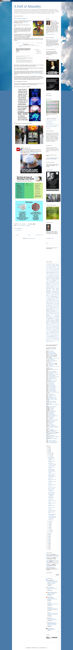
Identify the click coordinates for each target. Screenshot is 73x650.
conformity (50, 279)
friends (56, 292)
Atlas (47, 269)
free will (51, 292)
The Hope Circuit (52, 425)
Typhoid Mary (24, 35)
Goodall (50, 293)
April (49, 527)
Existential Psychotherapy (53, 441)
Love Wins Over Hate (51, 465)
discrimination (57, 285)
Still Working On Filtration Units (51, 497)
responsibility (28, 225)
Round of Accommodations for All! (52, 484)
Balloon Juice (49, 618)
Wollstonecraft (55, 340)
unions (54, 337)
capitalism (50, 276)
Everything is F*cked (53, 397)
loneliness (57, 301)
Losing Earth (50, 418)
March (49, 528)
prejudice (57, 319)
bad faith (50, 270)
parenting (47, 315)
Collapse (51, 368)
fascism (58, 290)
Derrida (52, 284)
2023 (48, 451)
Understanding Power (53, 360)
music (52, 312)
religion (47, 322)
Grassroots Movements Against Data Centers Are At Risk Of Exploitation (52, 624)
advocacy (50, 266)
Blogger (45, 647)
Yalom (50, 341)
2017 (48, 540)
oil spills (55, 314)
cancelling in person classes (35, 73)
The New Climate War (52, 395)
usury (56, 337)
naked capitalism (50, 597)
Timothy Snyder (54, 334)
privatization (48, 320)
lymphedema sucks (53, 303)
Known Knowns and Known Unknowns (51, 470)
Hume (49, 297)
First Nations (55, 291)
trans (56, 336)
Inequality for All (51, 417)
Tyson (49, 337)
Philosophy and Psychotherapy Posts (52, 124)
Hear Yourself (51, 416)
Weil (50, 340)
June (49, 524)
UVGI (58, 337)
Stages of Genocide (51, 488)
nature (49, 313)
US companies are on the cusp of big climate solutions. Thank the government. (52, 614)
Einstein (55, 287)
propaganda (53, 320)
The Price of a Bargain (52, 391)
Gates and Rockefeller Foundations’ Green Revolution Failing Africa (52, 599)
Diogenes (51, 285)
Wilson (52, 340)
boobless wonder (52, 272)
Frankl (58, 291)
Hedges (47, 295)
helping (56, 295)
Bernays (47, 271)
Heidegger (53, 295)
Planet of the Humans (52, 411)
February (49, 530)
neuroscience (57, 313)
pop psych (57, 318)
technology (55, 332)
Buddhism (51, 273)
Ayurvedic (47, 270)
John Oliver (52, 298)
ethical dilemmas (22, 225)
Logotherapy (51, 373)
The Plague (51, 356)
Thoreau (50, 334)
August (49, 521)
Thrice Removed (53, 348)
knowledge (57, 300)
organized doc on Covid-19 (54, 39)
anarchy (50, 267)
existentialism (48, 290)
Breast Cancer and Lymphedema (51, 126)
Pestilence (51, 316)
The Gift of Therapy (52, 440)
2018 (48, 539)
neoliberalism (52, 313)
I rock (51, 297)
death (54, 283)
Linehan (50, 301)
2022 (48, 533)
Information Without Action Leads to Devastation (51, 494)
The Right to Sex (53, 431)
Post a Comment (18, 230)
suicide (52, 331)
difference (47, 285)
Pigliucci (50, 317)
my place (55, 312)
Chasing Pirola (50, 477)
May (49, 525)
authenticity (57, 269)
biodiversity (50, 271)
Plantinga (56, 317)
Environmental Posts (49, 123)
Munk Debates (48, 312)
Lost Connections (51, 383)
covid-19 (18, 225)
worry (47, 341)
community (53, 278)
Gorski (52, 293)
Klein (49, 300)
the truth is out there (56, 333)
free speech (48, 292)
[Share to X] (32, 224)
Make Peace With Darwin (51, 629)
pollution (54, 318)
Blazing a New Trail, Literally (51, 461)
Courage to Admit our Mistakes (51, 459)
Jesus (49, 298)
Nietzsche (48, 314)
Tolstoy (52, 335)
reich (58, 321)
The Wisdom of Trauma (52, 398)
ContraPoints (54, 279)
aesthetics (54, 266)
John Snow (55, 298)
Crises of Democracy (52, 432)
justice (58, 299)
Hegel (50, 295)
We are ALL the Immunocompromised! (52, 464)
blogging (47, 272)
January (49, 531)
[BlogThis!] (31, 224)
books (56, 272)
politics (51, 318)
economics (48, 287)
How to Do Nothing (52, 414)
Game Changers (52, 355)
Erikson (50, 289)
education (52, 287)
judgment (50, 299)
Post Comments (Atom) (31, 238)
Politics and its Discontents (52, 592)
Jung (53, 299)
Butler (56, 274)
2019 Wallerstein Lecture (53, 430)
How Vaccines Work (51, 492)
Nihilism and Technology (53, 378)
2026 (48, 447)
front (57, 42)
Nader (58, 312)
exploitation (53, 290)
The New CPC (50, 499)
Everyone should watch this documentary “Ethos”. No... (50, 567)
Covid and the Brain (51, 507)
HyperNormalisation (52, 364)
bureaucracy (55, 273)
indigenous (57, 297)
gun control (57, 293)
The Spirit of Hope (51, 382)
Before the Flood (55, 369)
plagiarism (53, 317)
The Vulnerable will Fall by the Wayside (52, 515)
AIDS (58, 266)
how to (50, 296)
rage (51, 321)
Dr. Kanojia (51, 286)
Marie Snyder (54, 21)
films (50, 291)
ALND (47, 267)
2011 (48, 549)
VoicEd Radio (56, 338)
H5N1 (47, 294)
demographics (48, 284)
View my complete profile (50, 34)
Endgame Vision (50, 519)
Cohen (50, 278)
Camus (55, 275)
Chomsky (54, 277)
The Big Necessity (52, 377)
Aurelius (54, 269)
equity (47, 289)
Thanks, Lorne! (48, 554)
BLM (58, 271)
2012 (48, 547)
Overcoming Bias (50, 628)
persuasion (48, 316)
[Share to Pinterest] (34, 224)
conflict (47, 279)
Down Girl (50, 396)
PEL (53, 315)
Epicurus (57, 288)
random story (55, 321)
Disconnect (50, 365)
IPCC (47, 298)
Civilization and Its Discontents (54, 376)
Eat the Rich (57, 286)
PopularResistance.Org (51, 622)
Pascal (51, 315)
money (50, 311)
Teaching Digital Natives (54, 415)
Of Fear (51, 409)
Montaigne (53, 311)
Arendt (51, 268)
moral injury (57, 311)
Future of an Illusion (52, 375)
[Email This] (30, 224)
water (58, 339)
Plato (58, 317)
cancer (47, 276)
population (48, 319)
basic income (57, 270)
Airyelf (39, 647)
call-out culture (51, 275)
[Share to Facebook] (33, 224)
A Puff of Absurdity (27, 6)
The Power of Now (51, 435)
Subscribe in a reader (49, 238)
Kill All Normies (51, 412)
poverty (52, 319)
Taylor (47, 332)
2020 (48, 536)
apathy (52, 267)
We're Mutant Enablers (51, 510)
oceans (51, 314)
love (52, 302)
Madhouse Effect (51, 394)
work (58, 340)
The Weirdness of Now (51, 487)
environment (48, 288)
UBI (51, 337)
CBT (52, 276)
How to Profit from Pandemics (51, 490)
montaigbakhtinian (50, 580)
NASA (47, 313)
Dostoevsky (47, 286)
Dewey (58, 284)
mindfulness (48, 310)
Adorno (47, 266)
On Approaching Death (52, 442)
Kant (47, 300)
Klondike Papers (52, 300)
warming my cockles (51, 339)
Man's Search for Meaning (53, 372)
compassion (57, 278)
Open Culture (49, 607)
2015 (48, 543)
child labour (51, 277)
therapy (47, 334)
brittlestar (49, 273)
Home (29, 235)
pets (53, 316)
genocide (47, 293)
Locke (53, 301)
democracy (57, 283)
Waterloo (47, 340)
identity (54, 297)
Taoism (58, 331)
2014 (48, 544)
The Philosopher (51, 333)
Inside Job (51, 371)
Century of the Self (52, 363)
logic (55, 301)
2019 (48, 537)
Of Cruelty (52, 408)
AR (54, 267)
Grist (48, 612)
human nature (54, 296)
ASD (58, 268)
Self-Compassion (51, 413)
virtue (53, 338)
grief (54, 293)
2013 (48, 546)
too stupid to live (51, 336)
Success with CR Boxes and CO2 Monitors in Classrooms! (52, 517)
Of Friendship (52, 410)
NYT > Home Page (50, 587)
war (46, 339)
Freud (53, 292)
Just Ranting (55, 299)
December (50, 453)
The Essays (52, 407)
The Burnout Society (51, 381)
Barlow (53, 270)
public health (48, 321)
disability (53, 285)
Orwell (58, 314)
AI (56, 266)
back (48, 43)
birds (52, 271)
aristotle (54, 268)
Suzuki (55, 331)
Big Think (49, 602)
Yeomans (53, 341)
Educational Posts (49, 121)
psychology (57, 320)
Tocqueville (49, 335)
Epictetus (53, 288)
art (56, 268)
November (50, 454)
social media (48, 329)
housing (47, 296)
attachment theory (50, 269)
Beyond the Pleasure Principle (54, 374)
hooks (58, 295)
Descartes (55, 284)
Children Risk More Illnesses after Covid (52, 476)
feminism (47, 291)
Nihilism (50, 379)
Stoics (54, 330)
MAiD (58, 303)
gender (58, 292)
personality (57, 315)
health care (57, 294)
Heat (50, 403)
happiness (52, 294)
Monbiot (47, 311)
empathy (58, 287)
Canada (58, 275)
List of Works (48, 128)
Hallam (49, 294)
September (50, 457)
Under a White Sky (52, 390)
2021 (48, 534)
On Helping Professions (52, 474)
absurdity (53, 265)
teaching (51, 332)
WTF (48, 341)
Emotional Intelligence (53, 380)
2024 (48, 450)
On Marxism (50, 509)
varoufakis (47, 338)
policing (47, 318)
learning (47, 301)
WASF (56, 339)
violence (50, 338)
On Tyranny (51, 429)
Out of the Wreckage (53, 406)
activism (57, 265)
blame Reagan (55, 271)
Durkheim (54, 286)
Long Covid (48, 302)
